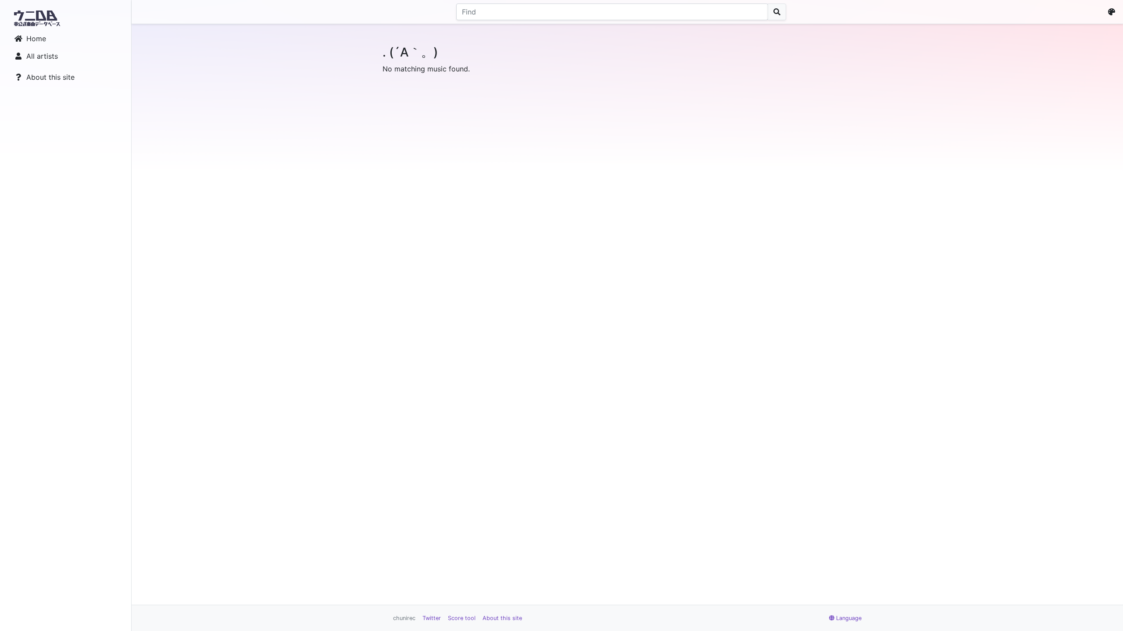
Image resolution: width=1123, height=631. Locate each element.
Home (36, 38)
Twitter (431, 618)
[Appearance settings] (1113, 11)
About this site (50, 77)
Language (849, 618)
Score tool (462, 618)
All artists (42, 56)
